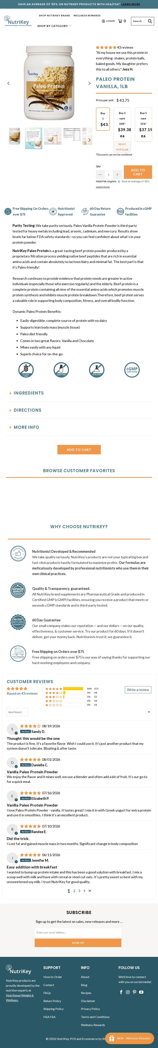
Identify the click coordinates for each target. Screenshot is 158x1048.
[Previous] (9, 83)
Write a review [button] (138, 690)
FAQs (47, 993)
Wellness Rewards (93, 1025)
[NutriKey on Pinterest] (135, 992)
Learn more (103, 187)
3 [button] (79, 891)
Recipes (86, 993)
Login (110, 20)
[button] (54, 26)
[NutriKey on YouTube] (141, 992)
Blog (84, 985)
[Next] (89, 83)
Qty (98, 166)
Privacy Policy (90, 1009)
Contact (48, 985)
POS (73, 1039)
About (85, 977)
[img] (30, 726)
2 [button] (74, 891)
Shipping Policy (53, 1009)
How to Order (52, 977)
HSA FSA (49, 1017)
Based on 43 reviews (22, 693)
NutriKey (63, 1039)
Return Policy (52, 1001)
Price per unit (104, 100)
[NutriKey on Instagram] (128, 992)
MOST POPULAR (122, 147)
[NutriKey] (18, 21)
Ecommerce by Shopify (97, 1039)
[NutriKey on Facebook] (121, 992)
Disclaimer (88, 1001)
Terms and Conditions (95, 1017)
